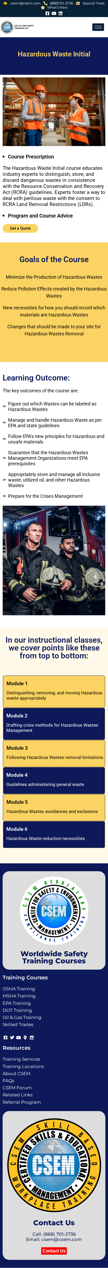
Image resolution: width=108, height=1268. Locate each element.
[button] (54, 1251)
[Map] (25, 1036)
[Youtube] (54, 12)
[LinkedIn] (60, 12)
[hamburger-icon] (98, 27)
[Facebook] (47, 12)
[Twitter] (12, 1036)
